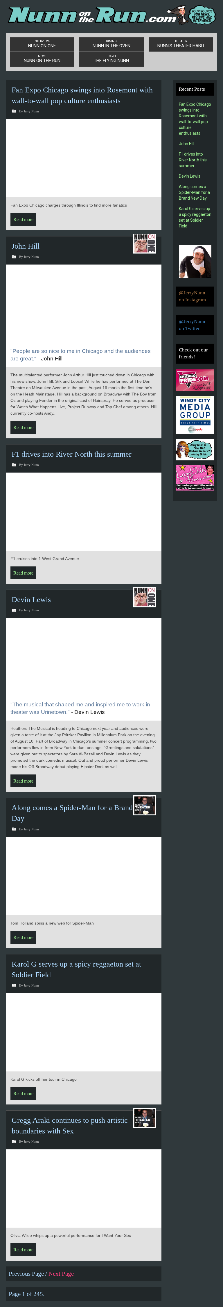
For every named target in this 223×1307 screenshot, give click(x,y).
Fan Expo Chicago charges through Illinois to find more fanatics (68, 205)
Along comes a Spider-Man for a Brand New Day (194, 192)
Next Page (61, 1273)
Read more (23, 219)
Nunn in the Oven (111, 44)
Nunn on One (42, 44)
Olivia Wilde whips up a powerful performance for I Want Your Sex (70, 1235)
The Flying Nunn (111, 58)
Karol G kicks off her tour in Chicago (43, 1079)
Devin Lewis (31, 599)
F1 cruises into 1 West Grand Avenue (44, 558)
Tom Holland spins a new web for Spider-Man (52, 923)
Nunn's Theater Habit (181, 44)
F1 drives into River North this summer (72, 454)
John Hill (25, 246)
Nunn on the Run (42, 58)
